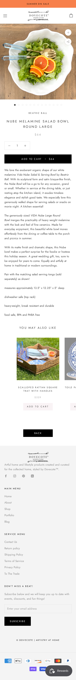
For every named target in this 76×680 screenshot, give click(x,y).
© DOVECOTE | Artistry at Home (38, 640)
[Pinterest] (23, 475)
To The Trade (12, 574)
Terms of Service (14, 561)
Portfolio (9, 515)
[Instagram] (14, 475)
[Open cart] (71, 15)
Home (8, 496)
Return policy (12, 548)
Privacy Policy (12, 567)
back (38, 433)
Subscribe (17, 621)
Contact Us (10, 542)
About (8, 503)
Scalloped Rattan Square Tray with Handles (38, 389)
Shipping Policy (13, 555)
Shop (7, 509)
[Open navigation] (5, 15)
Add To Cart (38, 406)
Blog (7, 522)
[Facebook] (5, 475)
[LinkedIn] (32, 475)
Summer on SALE (38, 3)
